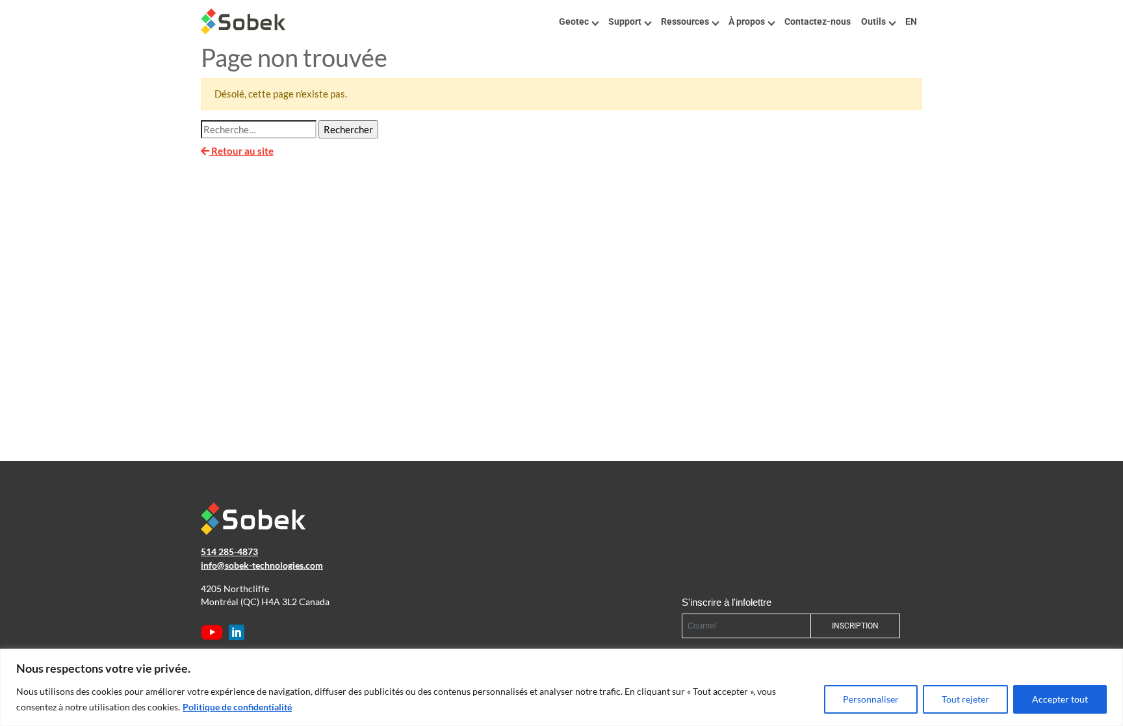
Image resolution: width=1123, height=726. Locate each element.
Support (624, 21)
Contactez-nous (817, 21)
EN (911, 21)
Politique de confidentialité (237, 706)
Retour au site (241, 151)
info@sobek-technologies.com (262, 565)
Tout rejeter (965, 699)
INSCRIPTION (855, 625)
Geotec (574, 21)
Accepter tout (1060, 699)
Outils (873, 21)
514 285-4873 (229, 552)
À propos (747, 21)
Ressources (685, 21)
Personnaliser (871, 699)
